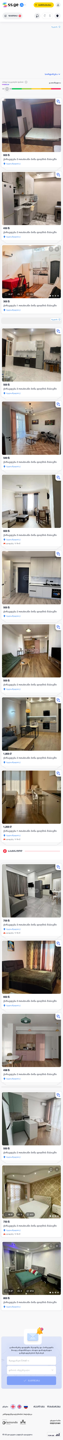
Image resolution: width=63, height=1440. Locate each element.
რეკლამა (54, 27)
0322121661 (55, 1423)
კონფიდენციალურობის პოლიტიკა (17, 1414)
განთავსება (44, 5)
